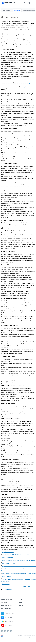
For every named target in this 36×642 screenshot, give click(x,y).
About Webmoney (7, 599)
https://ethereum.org (7, 557)
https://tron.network (7, 576)
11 (10, 95)
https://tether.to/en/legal (8, 552)
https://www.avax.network (8, 563)
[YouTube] (11, 631)
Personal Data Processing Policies (26, 637)
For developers (6, 608)
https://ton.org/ (6, 584)
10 (34, 93)
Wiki (20, 599)
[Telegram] (8, 631)
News (21, 605)
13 (11, 101)
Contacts (4, 602)
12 (33, 99)
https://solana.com (7, 589)
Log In (29, 2)
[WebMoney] (8, 3)
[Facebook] (5, 631)
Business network (6, 605)
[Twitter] (2, 631)
